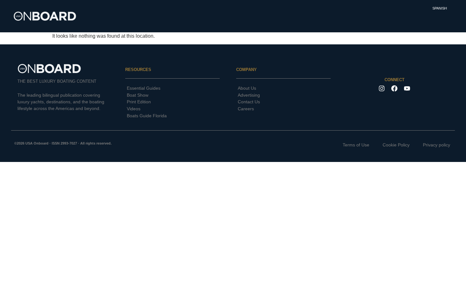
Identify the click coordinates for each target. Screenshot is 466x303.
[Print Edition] (172, 102)
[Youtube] (407, 88)
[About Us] (283, 88)
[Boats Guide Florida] (172, 116)
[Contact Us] (283, 102)
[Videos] (172, 109)
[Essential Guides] (172, 88)
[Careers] (283, 109)
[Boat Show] (172, 95)
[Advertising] (283, 95)
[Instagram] (381, 88)
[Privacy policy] (431, 145)
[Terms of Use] (351, 145)
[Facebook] (394, 88)
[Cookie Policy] (391, 145)
